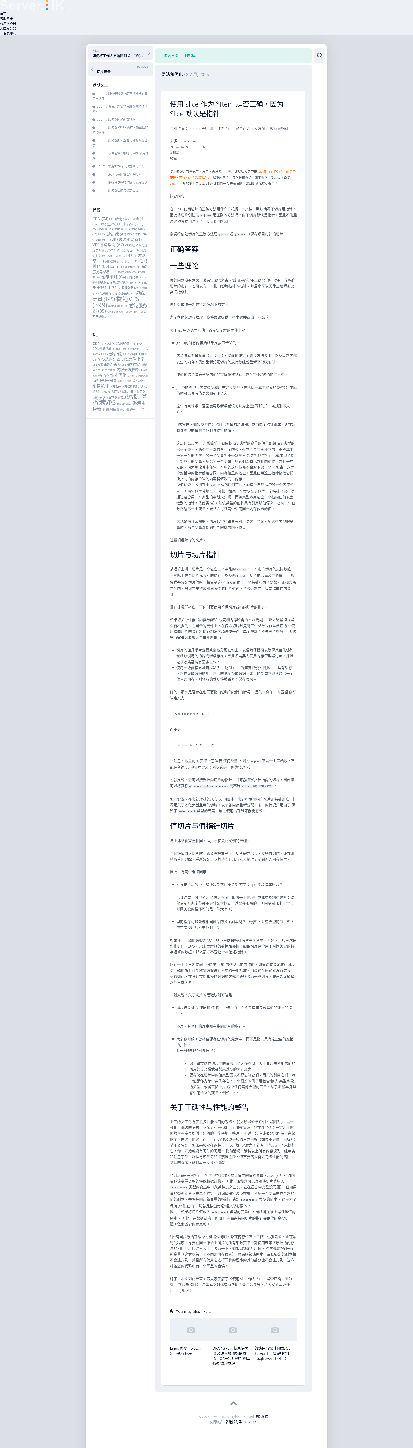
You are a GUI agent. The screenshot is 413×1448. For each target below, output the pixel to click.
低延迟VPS (111, 250)
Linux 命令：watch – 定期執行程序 (186, 1351)
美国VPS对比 (104, 287)
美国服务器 (8, 28)
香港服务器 (8, 23)
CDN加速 (123, 343)
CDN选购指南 (112, 233)
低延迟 (108, 365)
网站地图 (262, 1416)
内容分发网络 (128, 369)
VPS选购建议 (127, 239)
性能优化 (118, 375)
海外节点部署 (126, 272)
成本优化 (117, 266)
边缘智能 (97, 397)
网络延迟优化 (123, 282)
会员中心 (9, 33)
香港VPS (115, 301)
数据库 (190, 55)
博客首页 (171, 55)
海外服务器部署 (104, 380)
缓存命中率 (139, 381)
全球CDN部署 (115, 255)
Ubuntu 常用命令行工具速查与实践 (120, 166)
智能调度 (132, 267)
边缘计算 (137, 396)
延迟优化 (130, 261)
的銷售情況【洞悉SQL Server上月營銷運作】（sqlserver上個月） (272, 1353)
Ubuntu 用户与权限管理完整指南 (118, 174)
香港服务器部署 (117, 311)
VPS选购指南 (108, 245)
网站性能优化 (130, 386)
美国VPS (141, 282)
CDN (100, 218)
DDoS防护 (137, 234)
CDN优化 (119, 219)
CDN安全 (107, 224)
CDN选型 (120, 229)
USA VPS (251, 1422)
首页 (3, 14)
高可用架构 (137, 409)
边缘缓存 (108, 294)
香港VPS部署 (118, 306)
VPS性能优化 (101, 240)
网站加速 (135, 277)
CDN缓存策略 (101, 229)
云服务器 (6, 18)
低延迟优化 (130, 250)
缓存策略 (113, 277)
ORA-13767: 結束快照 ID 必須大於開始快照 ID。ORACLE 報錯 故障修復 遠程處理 (231, 1356)
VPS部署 (133, 245)
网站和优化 (172, 74)
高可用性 (136, 311)
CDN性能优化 (130, 224)
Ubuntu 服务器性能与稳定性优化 (118, 190)
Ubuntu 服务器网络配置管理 (115, 119)
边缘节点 (126, 294)
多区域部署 (113, 261)
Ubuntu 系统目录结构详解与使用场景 (121, 182)
